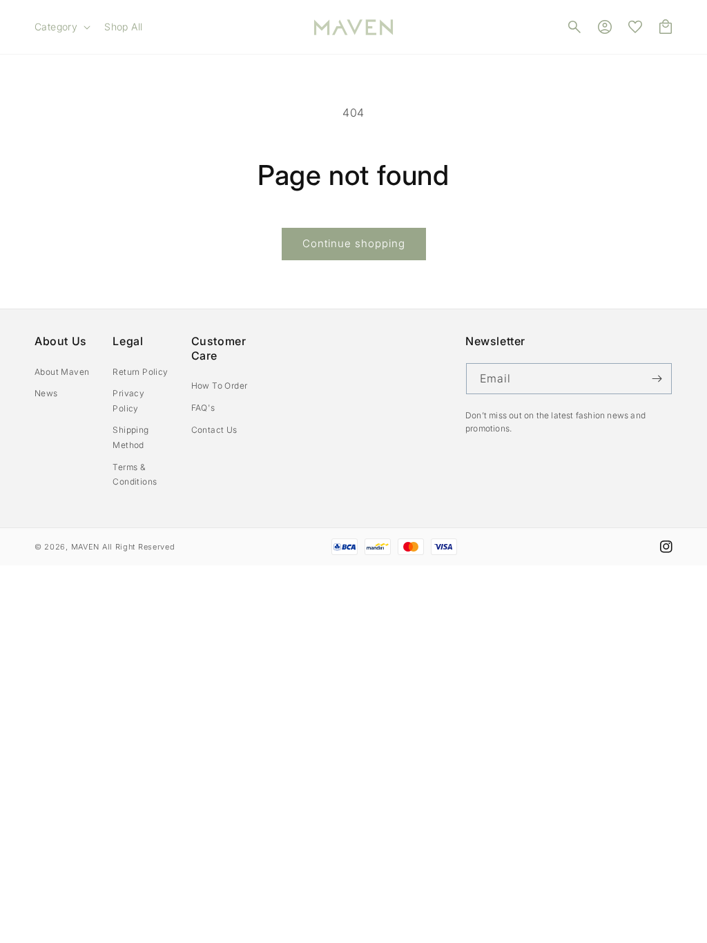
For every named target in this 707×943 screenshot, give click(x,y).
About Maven (62, 372)
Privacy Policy (128, 401)
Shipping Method (130, 437)
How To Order (219, 385)
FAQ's (203, 407)
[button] (61, 26)
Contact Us (214, 430)
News (46, 393)
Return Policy (140, 372)
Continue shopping (353, 243)
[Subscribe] (656, 378)
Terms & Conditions (135, 474)
